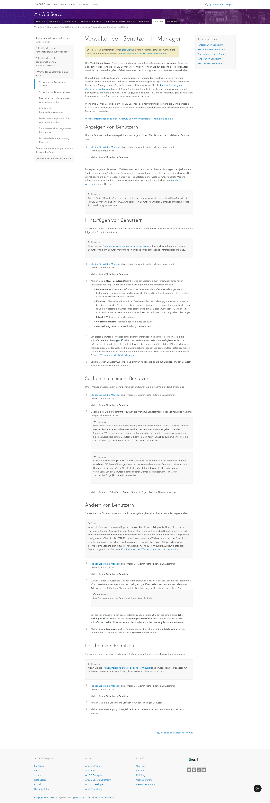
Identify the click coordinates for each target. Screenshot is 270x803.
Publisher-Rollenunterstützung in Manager (55, 140)
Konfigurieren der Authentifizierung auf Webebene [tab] (52, 50)
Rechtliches (110, 797)
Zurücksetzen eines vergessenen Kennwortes (55, 130)
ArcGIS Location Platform (98, 780)
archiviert (126, 49)
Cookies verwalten (95, 797)
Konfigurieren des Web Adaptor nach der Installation (149, 549)
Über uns (140, 766)
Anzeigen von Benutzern (210, 44)
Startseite (40, 21)
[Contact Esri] (204, 770)
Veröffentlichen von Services (120, 21)
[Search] (206, 4)
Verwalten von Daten (91, 21)
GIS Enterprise (45, 4)
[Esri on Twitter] (189, 770)
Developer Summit (145, 784)
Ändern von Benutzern (209, 58)
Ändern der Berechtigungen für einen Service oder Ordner (54, 150)
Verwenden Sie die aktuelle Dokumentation (145, 53)
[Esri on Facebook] (194, 770)
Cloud (95, 4)
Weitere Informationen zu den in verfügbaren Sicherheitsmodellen (129, 118)
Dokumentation (42, 789)
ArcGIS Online (92, 766)
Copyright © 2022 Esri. (44, 797)
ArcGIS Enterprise (94, 775)
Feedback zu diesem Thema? (177, 732)
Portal (63, 4)
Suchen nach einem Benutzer (213, 54)
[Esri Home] (193, 760)
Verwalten (158, 21)
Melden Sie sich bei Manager (105, 147)
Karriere (140, 770)
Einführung (54, 21)
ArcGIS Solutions (93, 789)
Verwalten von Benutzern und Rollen (111, 27)
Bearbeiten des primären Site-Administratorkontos (54, 100)
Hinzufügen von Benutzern (211, 49)
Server (72, 4)
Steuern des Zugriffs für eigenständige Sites (68, 27)
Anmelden (218, 4)
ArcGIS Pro (90, 770)
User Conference (145, 780)
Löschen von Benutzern (210, 63)
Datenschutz (79, 797)
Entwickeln (172, 21)
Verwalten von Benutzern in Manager (52, 84)
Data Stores (83, 4)
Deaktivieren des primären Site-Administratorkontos (54, 120)
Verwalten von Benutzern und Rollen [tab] (52, 74)
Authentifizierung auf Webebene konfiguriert (127, 245)
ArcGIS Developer (94, 784)
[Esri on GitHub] (199, 770)
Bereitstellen (70, 21)
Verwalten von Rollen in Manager (55, 92)
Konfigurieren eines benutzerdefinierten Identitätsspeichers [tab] (47, 62)
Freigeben (144, 21)
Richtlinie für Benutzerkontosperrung (51, 110)
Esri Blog (140, 775)
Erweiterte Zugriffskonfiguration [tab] (54, 158)
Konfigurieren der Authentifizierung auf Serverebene (53, 40)
